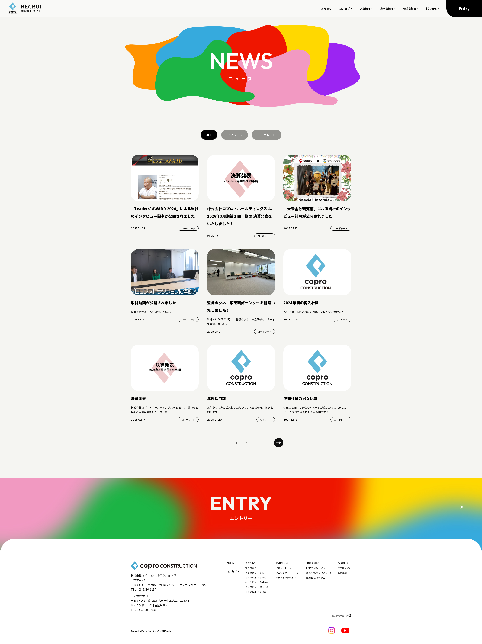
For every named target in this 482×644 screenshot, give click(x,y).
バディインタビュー (286, 577)
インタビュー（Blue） (256, 573)
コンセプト (345, 8)
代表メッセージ (283, 568)
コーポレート (267, 135)
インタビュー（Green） (257, 587)
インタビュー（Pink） (256, 577)
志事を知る (387, 8)
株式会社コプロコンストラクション (152, 575)
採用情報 (431, 8)
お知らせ (326, 8)
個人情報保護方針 (340, 615)
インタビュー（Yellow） (257, 582)
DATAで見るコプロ (315, 568)
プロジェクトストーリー (288, 573)
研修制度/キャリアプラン (319, 573)
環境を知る (409, 8)
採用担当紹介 (344, 568)
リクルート (234, 135)
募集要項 (342, 573)
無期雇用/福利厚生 (315, 577)
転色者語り (250, 568)
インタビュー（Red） (256, 592)
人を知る (365, 8)
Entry (464, 8)
